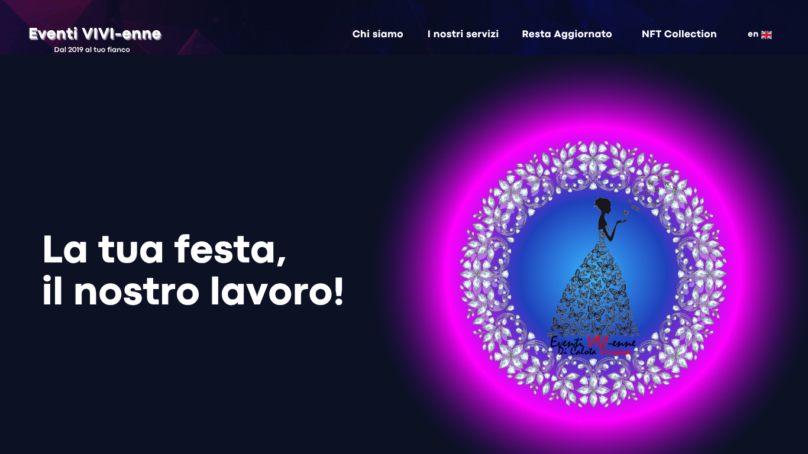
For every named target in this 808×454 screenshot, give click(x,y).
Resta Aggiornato (567, 34)
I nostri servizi (463, 34)
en (753, 34)
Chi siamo (378, 34)
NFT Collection (679, 34)
